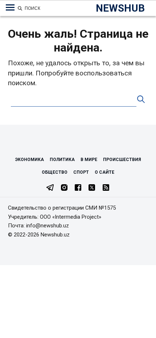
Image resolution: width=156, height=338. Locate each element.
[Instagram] (64, 188)
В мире (89, 159)
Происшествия (122, 159)
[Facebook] (78, 188)
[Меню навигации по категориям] (10, 7)
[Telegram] (50, 188)
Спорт (81, 172)
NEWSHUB (120, 8)
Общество (54, 172)
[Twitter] (91, 188)
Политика (62, 159)
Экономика (29, 159)
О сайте (104, 172)
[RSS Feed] (106, 188)
